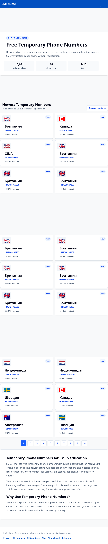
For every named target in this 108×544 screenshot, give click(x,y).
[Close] (102, 529)
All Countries (33, 538)
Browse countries (97, 108)
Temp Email (54, 538)
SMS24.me (9, 4)
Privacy (6, 538)
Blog (44, 538)
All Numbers (19, 538)
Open (67, 538)
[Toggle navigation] (103, 4)
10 (84, 443)
